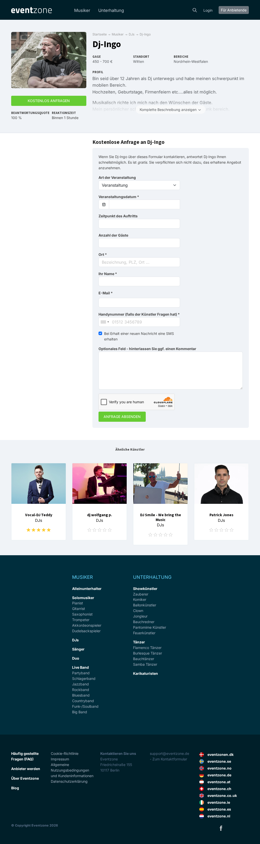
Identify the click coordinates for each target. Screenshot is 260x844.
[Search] (194, 10)
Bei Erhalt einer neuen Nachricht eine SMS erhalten (139, 336)
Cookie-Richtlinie (64, 753)
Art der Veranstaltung (117, 177)
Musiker (82, 10)
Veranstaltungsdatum (119, 197)
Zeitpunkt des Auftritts (118, 216)
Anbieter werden (25, 768)
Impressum (60, 759)
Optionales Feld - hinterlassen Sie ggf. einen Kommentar (147, 349)
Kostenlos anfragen (49, 101)
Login (208, 10)
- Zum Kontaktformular (168, 759)
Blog (15, 788)
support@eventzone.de (169, 753)
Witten (138, 61)
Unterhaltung (111, 10)
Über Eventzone (25, 778)
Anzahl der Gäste (113, 235)
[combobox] (139, 262)
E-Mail (106, 293)
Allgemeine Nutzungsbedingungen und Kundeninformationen (72, 770)
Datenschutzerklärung (69, 781)
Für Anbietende (234, 10)
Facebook (221, 828)
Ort (103, 254)
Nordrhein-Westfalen (191, 61)
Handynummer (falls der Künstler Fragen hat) (139, 314)
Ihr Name (108, 274)
